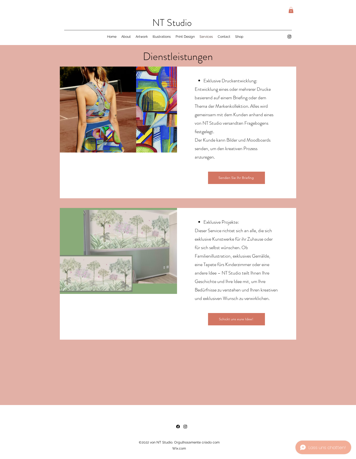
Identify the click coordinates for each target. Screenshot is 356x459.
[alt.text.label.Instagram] (289, 36)
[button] (291, 10)
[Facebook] (178, 426)
